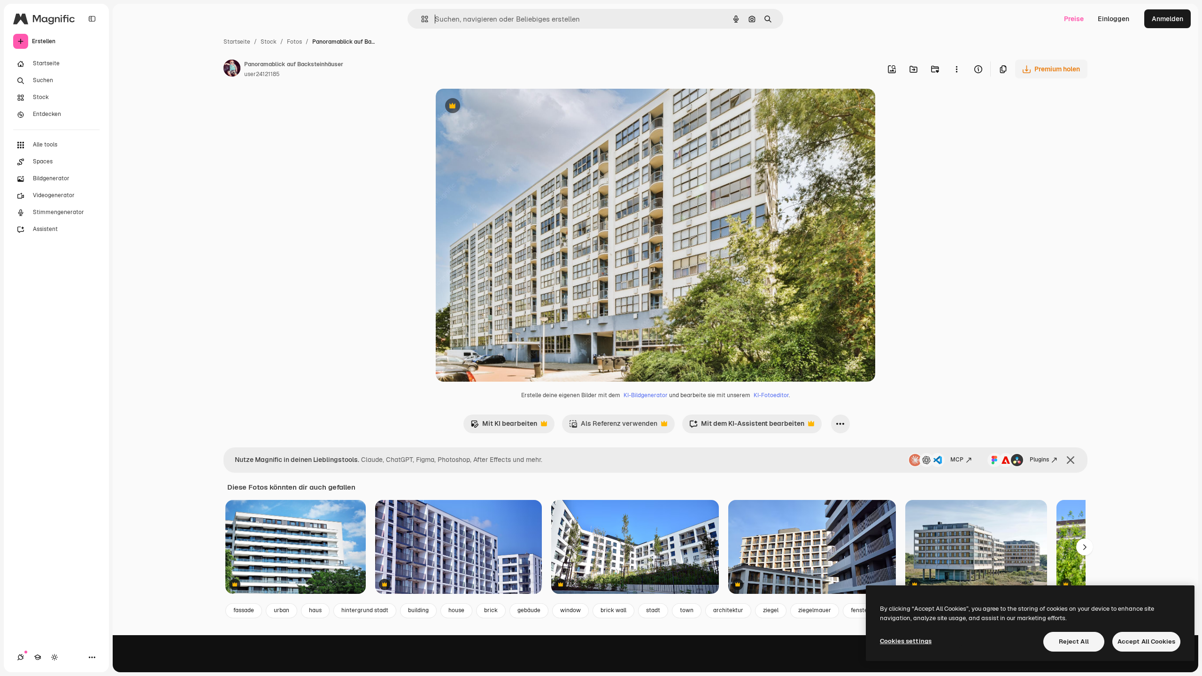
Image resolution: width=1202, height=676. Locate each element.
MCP (956, 459)
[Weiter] (1084, 547)
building (418, 610)
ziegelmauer (814, 610)
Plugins (1039, 459)
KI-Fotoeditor (771, 395)
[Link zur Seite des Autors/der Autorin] (231, 69)
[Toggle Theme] (54, 657)
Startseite (236, 42)
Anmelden (1167, 19)
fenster (860, 610)
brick (491, 610)
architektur (728, 610)
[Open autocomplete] (421, 19)
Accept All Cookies (1146, 641)
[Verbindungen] (20, 657)
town (686, 610)
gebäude (528, 610)
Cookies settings (906, 641)
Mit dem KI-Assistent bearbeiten (746, 426)
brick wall (613, 610)
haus (315, 610)
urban (281, 610)
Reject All (1074, 641)
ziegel (770, 610)
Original (496, 106)
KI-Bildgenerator (646, 395)
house (456, 610)
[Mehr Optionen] (956, 69)
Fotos (294, 42)
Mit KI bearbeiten (503, 426)
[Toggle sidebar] (92, 18)
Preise (1074, 19)
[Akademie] (37, 657)
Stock (269, 42)
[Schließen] (1070, 460)
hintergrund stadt (364, 610)
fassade (243, 610)
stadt (653, 610)
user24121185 (262, 74)
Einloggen (1113, 19)
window (570, 610)
